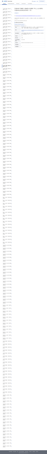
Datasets (4, 3)
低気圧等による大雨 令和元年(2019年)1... (7, 305)
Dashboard (34, 451)
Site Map (37, 451)
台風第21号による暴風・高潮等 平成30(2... (7, 75)
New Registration (42, 1)
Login (37, 1)
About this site (10, 451)
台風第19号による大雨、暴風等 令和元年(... (7, 246)
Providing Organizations (11, 3)
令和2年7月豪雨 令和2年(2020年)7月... (7, 341)
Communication (24, 3)
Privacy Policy (26, 451)
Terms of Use (14, 451)
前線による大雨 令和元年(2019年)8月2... (7, 198)
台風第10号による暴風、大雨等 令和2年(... (7, 395)
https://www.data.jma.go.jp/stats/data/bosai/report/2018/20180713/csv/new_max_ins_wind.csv (28, 15)
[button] (34, 1)
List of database (30, 3)
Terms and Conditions (21, 451)
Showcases (17, 3)
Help (17, 451)
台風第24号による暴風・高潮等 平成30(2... (7, 141)
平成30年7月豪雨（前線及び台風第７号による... (7, 9)
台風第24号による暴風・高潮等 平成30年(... (7, 138)
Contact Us (30, 451)
